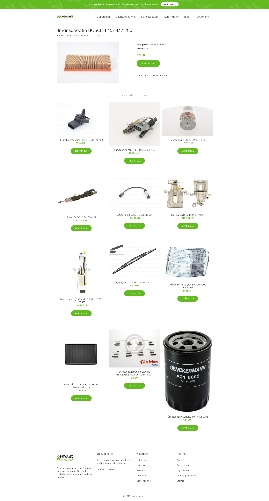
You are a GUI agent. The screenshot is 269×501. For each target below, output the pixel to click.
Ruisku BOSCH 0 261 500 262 (81, 217)
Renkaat (141, 470)
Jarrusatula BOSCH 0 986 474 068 (188, 215)
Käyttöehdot (183, 470)
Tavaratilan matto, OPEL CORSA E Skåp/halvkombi (81, 386)
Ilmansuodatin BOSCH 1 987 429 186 (188, 140)
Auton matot (171, 16)
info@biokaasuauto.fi (107, 469)
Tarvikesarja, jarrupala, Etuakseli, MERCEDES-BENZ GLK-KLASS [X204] (134, 373)
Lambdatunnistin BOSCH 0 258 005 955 (134, 149)
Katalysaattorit (149, 16)
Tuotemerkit (202, 16)
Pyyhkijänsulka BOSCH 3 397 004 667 (134, 282)
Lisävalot (141, 465)
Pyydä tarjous (169, 4)
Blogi (187, 16)
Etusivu (60, 35)
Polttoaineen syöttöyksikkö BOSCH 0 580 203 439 (81, 301)
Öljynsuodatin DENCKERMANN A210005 (187, 416)
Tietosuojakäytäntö (186, 475)
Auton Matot (143, 460)
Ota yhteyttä (183, 465)
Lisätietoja (148, 63)
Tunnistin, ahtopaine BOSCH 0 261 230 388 (81, 140)
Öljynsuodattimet (126, 16)
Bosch (165, 44)
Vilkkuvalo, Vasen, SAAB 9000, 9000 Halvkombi (187, 286)
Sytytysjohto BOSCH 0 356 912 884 (134, 214)
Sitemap (181, 480)
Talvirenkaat (103, 16)
